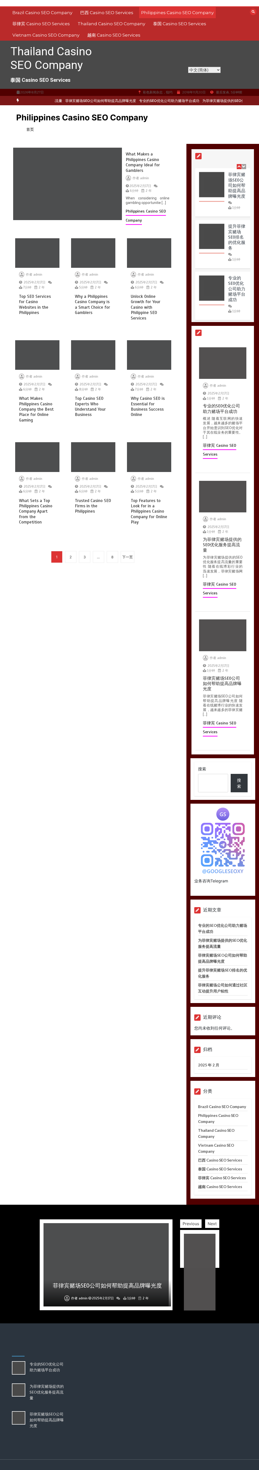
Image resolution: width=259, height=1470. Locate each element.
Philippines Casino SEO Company (177, 12)
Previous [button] (191, 1223)
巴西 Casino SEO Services (106, 12)
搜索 (202, 768)
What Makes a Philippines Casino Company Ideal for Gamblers (143, 162)
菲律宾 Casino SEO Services (41, 23)
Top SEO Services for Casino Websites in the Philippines (35, 304)
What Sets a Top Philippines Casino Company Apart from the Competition (35, 511)
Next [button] (212, 1223)
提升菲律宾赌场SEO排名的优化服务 (236, 236)
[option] (87, 100)
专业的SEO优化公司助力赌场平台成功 (156, 100)
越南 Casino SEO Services (113, 35)
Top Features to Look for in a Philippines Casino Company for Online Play (149, 511)
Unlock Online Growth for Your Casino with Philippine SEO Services (145, 307)
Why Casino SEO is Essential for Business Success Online (148, 406)
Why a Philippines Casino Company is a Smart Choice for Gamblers (92, 304)
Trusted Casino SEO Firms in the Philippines (93, 506)
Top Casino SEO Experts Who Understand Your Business (90, 406)
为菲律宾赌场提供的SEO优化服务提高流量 (222, 100)
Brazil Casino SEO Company (42, 12)
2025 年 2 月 (208, 1065)
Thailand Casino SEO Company (111, 23)
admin (144, 178)
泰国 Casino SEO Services (179, 23)
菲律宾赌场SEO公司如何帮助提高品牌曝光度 (87, 100)
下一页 (127, 557)
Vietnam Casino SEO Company (45, 35)
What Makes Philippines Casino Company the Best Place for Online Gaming (36, 409)
